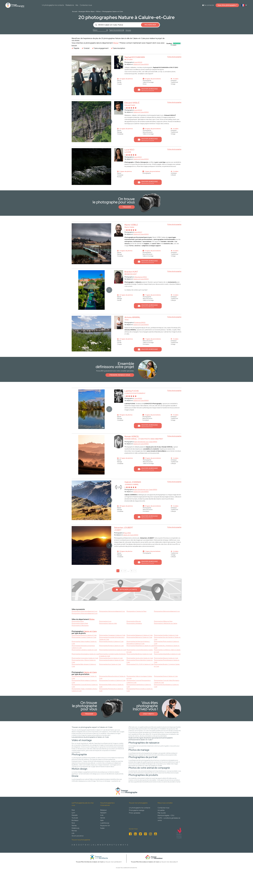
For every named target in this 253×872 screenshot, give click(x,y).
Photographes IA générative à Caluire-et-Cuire (138, 685)
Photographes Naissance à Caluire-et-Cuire (139, 635)
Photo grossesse (134, 813)
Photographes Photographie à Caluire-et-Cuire (84, 677)
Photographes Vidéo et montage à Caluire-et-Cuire (139, 677)
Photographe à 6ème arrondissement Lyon (112, 611)
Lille (73, 833)
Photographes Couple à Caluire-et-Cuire (84, 637)
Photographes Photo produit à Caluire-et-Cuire (166, 642)
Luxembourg (104, 823)
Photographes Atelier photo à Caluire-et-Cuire (111, 685)
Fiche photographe (174, 57)
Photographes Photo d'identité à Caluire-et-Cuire (139, 661)
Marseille (74, 815)
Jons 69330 (138, 398)
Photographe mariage (136, 810)
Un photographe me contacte (53, 5)
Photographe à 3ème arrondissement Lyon (84, 611)
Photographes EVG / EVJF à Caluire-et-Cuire (140, 664)
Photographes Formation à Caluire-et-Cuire (112, 680)
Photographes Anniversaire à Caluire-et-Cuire (85, 654)
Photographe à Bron (78, 621)
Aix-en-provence (77, 836)
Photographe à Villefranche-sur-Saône (165, 623)
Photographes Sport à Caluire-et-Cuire (111, 658)
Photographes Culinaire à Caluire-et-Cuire (84, 650)
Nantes (74, 825)
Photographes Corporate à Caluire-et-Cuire (85, 658)
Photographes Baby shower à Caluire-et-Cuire (84, 665)
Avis (77, 5)
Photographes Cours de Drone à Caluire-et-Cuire (85, 685)
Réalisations (70, 5)
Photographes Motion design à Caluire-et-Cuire (84, 681)
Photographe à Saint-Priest (80, 623)
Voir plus (128, 30)
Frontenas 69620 (139, 322)
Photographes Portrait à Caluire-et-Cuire (111, 645)
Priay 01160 (127, 533)
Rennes (74, 831)
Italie (101, 820)
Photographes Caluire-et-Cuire (112, 11)
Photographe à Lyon (105, 621)
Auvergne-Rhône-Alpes (87, 11)
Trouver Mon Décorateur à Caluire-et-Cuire (145, 862)
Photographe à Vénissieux (134, 623)
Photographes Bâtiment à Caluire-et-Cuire (139, 637)
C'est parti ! (148, 714)
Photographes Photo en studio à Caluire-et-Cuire (139, 690)
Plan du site (162, 813)
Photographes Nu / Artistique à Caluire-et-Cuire (167, 647)
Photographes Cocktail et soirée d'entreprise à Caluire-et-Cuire (112, 655)
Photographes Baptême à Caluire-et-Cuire (139, 654)
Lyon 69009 (138, 62)
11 (131, 571)
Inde (101, 815)
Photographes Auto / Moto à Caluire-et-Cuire (84, 661)
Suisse (102, 828)
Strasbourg (75, 828)
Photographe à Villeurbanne (80, 625)
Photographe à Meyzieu (133, 621)
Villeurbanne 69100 (140, 277)
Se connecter (209, 5)
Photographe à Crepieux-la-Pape (136, 611)
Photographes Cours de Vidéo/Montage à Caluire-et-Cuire (166, 681)
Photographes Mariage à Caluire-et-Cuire (84, 635)
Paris (73, 810)
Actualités (161, 810)
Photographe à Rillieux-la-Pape (163, 621)
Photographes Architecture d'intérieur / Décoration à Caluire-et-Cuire (138, 642)
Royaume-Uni (105, 825)
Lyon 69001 (138, 157)
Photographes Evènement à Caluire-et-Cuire (112, 650)
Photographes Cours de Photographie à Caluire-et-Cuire (138, 681)
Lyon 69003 (138, 110)
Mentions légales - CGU (166, 815)
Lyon (73, 813)
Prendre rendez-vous (119, 375)
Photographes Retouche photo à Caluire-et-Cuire (112, 677)
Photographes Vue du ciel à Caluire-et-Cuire (139, 658)
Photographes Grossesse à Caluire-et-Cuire (112, 635)
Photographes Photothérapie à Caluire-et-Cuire (166, 661)
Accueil (74, 11)
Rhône (98, 11)
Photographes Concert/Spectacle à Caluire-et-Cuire (139, 651)
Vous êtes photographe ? (227, 5)
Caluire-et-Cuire (90, 631)
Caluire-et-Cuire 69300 (141, 64)
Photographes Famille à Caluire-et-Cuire (166, 635)
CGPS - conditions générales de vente (169, 819)
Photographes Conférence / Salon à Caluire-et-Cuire (167, 651)
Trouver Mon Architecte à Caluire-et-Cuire (89, 862)
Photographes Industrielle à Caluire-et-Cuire (167, 654)
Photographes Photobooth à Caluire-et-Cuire (111, 690)
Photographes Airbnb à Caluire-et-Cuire (111, 641)
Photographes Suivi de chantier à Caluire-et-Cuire (167, 638)
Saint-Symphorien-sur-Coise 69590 (145, 442)
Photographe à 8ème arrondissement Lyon (167, 611)
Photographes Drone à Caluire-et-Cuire (166, 676)
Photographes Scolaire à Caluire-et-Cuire (111, 660)
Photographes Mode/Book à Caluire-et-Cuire (140, 645)
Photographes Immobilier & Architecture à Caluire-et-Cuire (111, 638)
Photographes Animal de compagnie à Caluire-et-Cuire (83, 647)
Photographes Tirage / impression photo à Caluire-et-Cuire (84, 690)
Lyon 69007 (138, 232)
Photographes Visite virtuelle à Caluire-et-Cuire (84, 642)
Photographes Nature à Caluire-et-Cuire (166, 658)
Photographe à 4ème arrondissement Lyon (84, 613)
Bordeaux (75, 820)
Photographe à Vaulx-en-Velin (108, 623)
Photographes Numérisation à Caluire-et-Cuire (166, 685)
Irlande (102, 818)
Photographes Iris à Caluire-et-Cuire (110, 664)
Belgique (103, 810)
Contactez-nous (86, 5)
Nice (73, 823)
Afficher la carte (128, 589)
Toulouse (75, 818)
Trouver (126, 207)
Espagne (103, 813)
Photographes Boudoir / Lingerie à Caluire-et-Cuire (167, 665)
